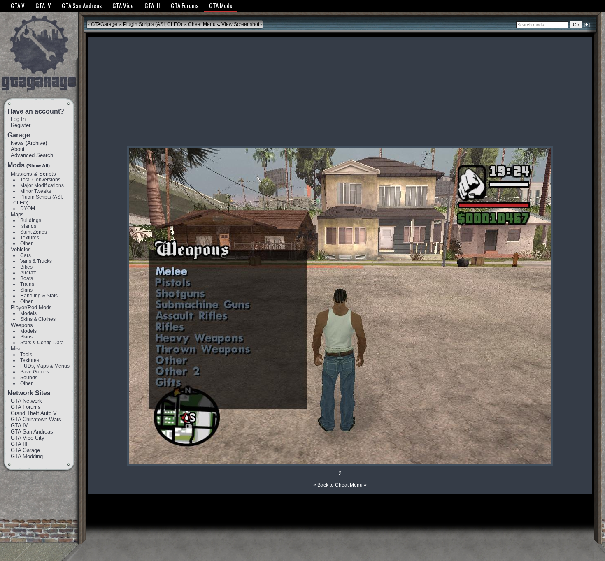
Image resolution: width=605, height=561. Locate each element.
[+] (587, 25)
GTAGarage (104, 24)
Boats (26, 278)
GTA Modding (27, 456)
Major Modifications (42, 185)
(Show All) (38, 166)
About (18, 149)
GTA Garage (25, 450)
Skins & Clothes (38, 319)
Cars (25, 255)
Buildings (30, 220)
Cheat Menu (202, 24)
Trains (27, 284)
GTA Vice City (27, 438)
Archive (36, 143)
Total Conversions (40, 180)
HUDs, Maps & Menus (45, 366)
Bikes (26, 267)
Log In (18, 119)
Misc (16, 348)
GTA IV (19, 425)
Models (28, 313)
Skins (26, 290)
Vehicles (21, 249)
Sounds (28, 377)
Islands (28, 226)
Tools (26, 354)
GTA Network (26, 401)
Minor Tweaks (35, 191)
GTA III (19, 444)
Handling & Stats (39, 296)
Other (26, 243)
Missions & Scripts (33, 174)
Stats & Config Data (42, 342)
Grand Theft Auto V (34, 413)
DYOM (27, 208)
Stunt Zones (33, 232)
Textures (29, 238)
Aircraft (28, 273)
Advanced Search (32, 155)
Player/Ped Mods (31, 307)
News (17, 143)
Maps (17, 214)
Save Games (34, 372)
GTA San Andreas (32, 432)
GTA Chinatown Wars (36, 419)
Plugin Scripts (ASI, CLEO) (152, 24)
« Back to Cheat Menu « (340, 485)
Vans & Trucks (36, 261)
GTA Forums (26, 407)
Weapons (22, 325)
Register (20, 125)
